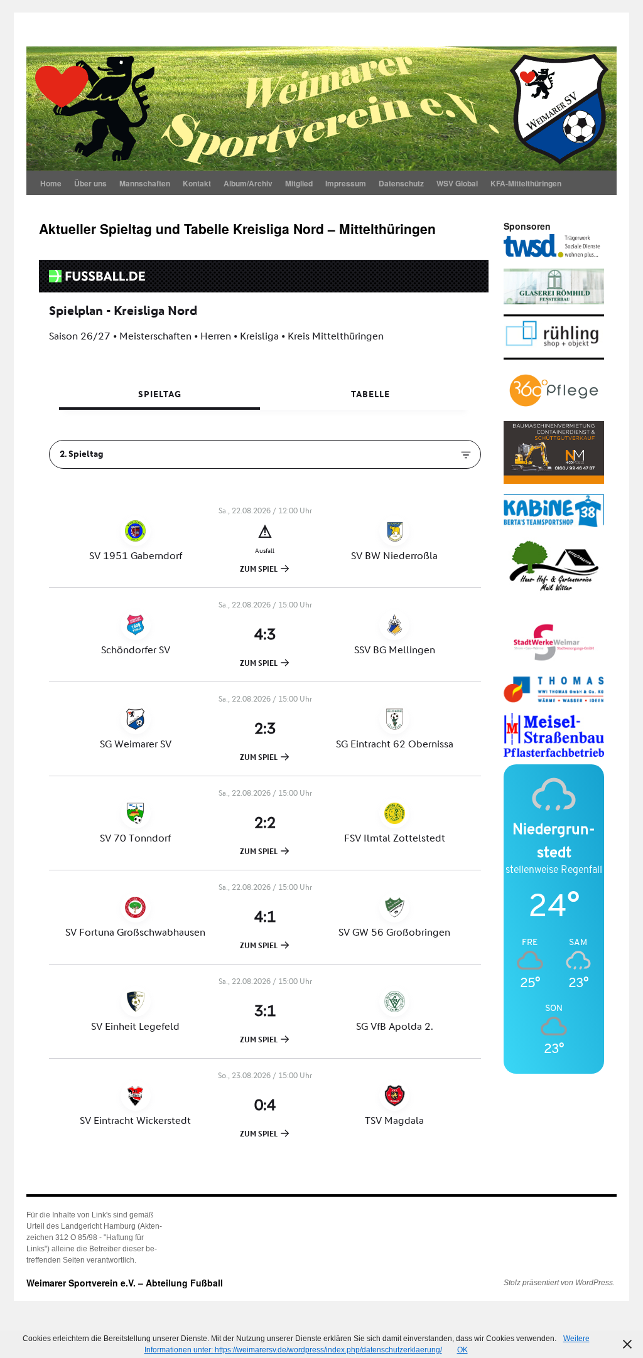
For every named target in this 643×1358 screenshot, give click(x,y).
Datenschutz (401, 183)
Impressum (345, 183)
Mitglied (299, 183)
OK (462, 1349)
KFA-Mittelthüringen (525, 183)
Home (51, 183)
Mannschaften (144, 183)
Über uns (90, 183)
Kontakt (197, 183)
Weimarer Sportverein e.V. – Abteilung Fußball (124, 1282)
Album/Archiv (248, 183)
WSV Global (457, 183)
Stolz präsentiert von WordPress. (559, 1282)
